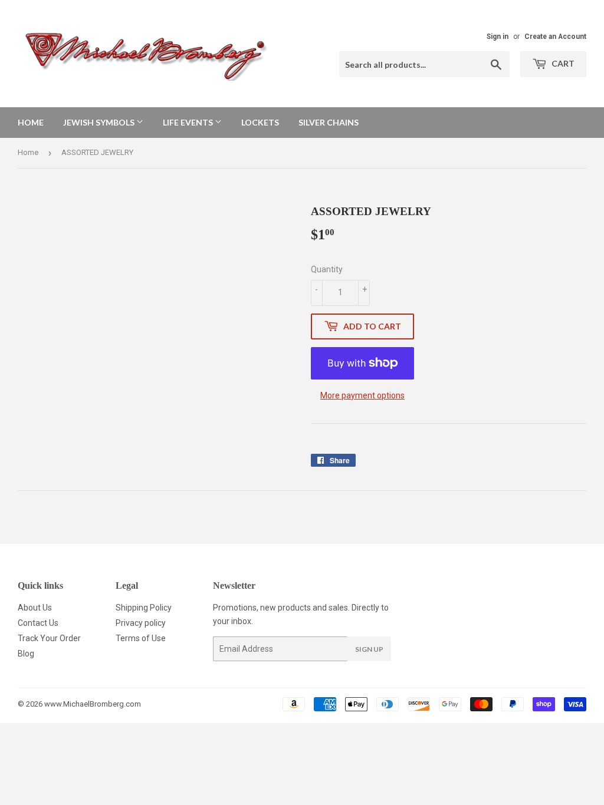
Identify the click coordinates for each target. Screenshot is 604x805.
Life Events (189, 122)
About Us (35, 607)
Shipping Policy (144, 607)
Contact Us (38, 623)
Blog (26, 653)
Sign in (497, 36)
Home (31, 122)
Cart (562, 63)
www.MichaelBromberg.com (92, 704)
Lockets (260, 122)
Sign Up (369, 649)
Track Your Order (49, 638)
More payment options (362, 395)
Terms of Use (141, 638)
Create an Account (555, 36)
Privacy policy (141, 623)
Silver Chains (328, 122)
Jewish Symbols (99, 122)
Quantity (327, 269)
